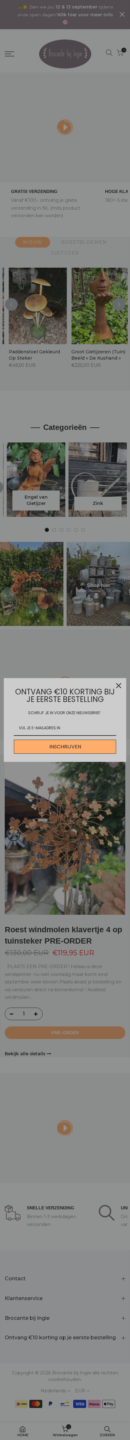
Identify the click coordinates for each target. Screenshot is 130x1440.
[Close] (118, 685)
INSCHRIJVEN (65, 746)
